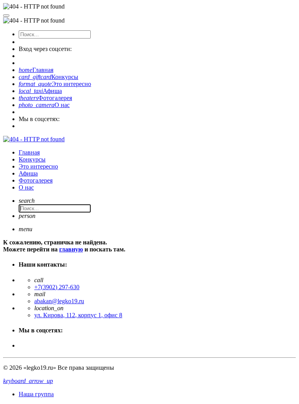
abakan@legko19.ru (59, 301)
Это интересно (55, 84)
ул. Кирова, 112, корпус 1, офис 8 (78, 315)
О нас (44, 105)
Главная (36, 70)
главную (71, 249)
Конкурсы (48, 77)
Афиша (40, 91)
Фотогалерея (45, 98)
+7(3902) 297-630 (56, 287)
